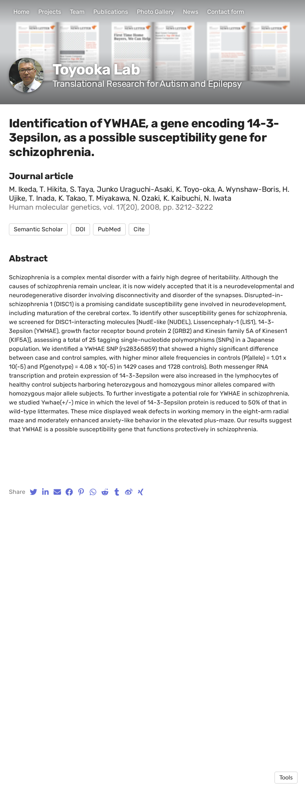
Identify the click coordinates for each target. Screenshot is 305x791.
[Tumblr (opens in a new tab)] (117, 492)
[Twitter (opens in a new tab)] (33, 492)
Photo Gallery (155, 11)
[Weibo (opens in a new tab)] (128, 492)
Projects (49, 11)
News (190, 11)
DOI (80, 229)
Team (77, 11)
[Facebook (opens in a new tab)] (69, 492)
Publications (110, 11)
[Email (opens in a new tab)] (57, 492)
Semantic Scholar (38, 229)
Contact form (225, 11)
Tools (286, 778)
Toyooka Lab (96, 69)
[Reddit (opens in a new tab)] (105, 492)
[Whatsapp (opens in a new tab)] (93, 492)
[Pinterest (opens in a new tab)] (81, 492)
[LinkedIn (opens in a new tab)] (45, 492)
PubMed (109, 229)
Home (21, 11)
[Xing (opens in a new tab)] (140, 492)
